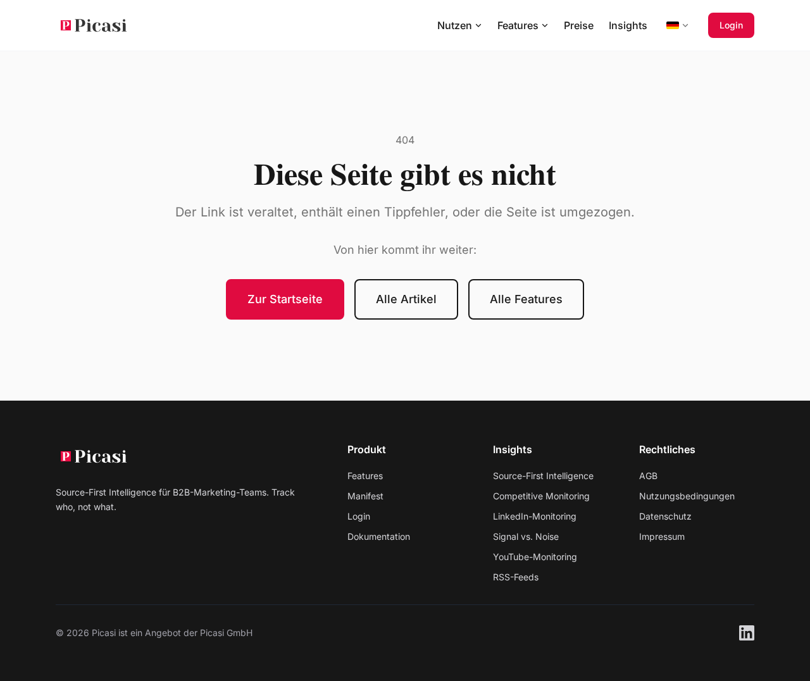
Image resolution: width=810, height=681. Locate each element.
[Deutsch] (678, 25)
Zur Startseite (285, 299)
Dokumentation (378, 536)
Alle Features (526, 299)
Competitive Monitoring (541, 495)
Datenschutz (665, 516)
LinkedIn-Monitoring (534, 516)
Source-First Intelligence (543, 475)
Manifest (365, 495)
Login (731, 25)
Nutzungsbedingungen (687, 495)
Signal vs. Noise (526, 536)
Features (365, 475)
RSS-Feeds (516, 577)
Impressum (662, 536)
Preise (579, 25)
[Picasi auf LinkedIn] (746, 632)
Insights (628, 25)
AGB (648, 475)
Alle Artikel (406, 299)
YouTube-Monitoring (535, 556)
